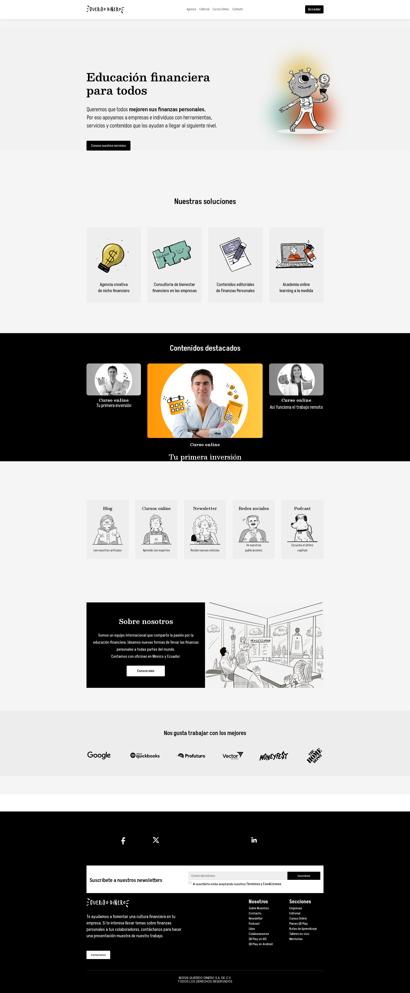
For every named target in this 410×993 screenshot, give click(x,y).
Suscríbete (303, 876)
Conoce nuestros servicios (108, 145)
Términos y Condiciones (263, 884)
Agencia (191, 9)
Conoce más (145, 671)
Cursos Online (221, 9)
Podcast (254, 923)
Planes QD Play (298, 923)
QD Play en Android (261, 944)
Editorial (204, 9)
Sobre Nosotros (259, 908)
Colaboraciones (259, 933)
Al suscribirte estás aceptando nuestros (237, 884)
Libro (252, 928)
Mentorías (296, 939)
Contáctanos (98, 955)
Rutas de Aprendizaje (303, 928)
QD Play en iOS (258, 939)
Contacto (237, 9)
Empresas (295, 908)
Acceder (314, 9)
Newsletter (256, 918)
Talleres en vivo (299, 933)
